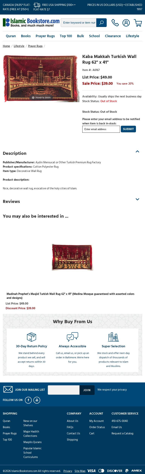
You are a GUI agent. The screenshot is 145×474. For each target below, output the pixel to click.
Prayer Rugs (45, 36)
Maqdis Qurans (32, 442)
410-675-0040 (120, 421)
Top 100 (66, 36)
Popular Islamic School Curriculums (32, 452)
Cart (91, 433)
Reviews (11, 201)
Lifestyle (132, 36)
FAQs (70, 427)
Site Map (80, 471)
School (94, 36)
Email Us (117, 427)
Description (14, 153)
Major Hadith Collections (31, 433)
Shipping (72, 440)
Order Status (97, 427)
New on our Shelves (30, 423)
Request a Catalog (122, 433)
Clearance (113, 36)
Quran (11, 36)
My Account (96, 421)
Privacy (67, 471)
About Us (72, 421)
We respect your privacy (112, 390)
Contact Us (73, 433)
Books (26, 36)
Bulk (80, 36)
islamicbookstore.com (31, 22)
